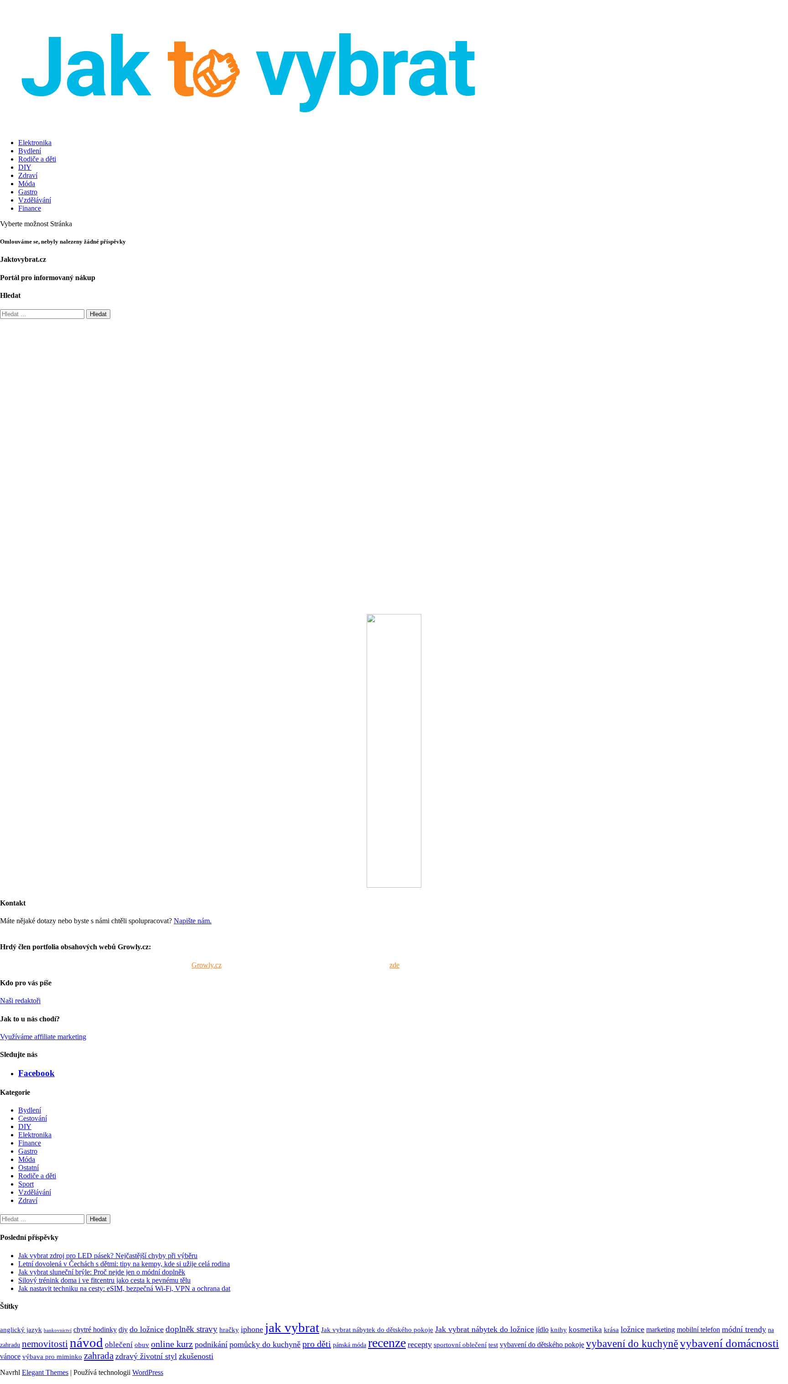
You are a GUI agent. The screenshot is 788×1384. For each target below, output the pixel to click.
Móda (26, 183)
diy (123, 1330)
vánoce (10, 1357)
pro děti (316, 1344)
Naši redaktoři (20, 1000)
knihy (558, 1329)
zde (394, 965)
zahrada (99, 1355)
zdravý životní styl (146, 1356)
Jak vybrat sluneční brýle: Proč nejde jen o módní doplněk (101, 1272)
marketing (660, 1330)
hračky (229, 1329)
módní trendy (744, 1329)
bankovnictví (58, 1330)
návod (86, 1342)
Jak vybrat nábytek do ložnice (484, 1329)
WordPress (147, 1372)
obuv (142, 1344)
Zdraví (27, 175)
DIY (24, 167)
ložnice (632, 1329)
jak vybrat (292, 1327)
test (493, 1344)
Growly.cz (207, 965)
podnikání (211, 1344)
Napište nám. (193, 921)
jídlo (542, 1330)
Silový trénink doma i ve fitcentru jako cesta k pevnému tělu (104, 1280)
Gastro (27, 192)
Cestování (32, 1118)
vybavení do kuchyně (632, 1343)
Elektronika (35, 142)
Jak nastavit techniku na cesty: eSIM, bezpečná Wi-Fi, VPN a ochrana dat (124, 1288)
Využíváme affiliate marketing (43, 1037)
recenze (387, 1343)
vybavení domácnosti (729, 1343)
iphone (252, 1329)
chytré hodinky (95, 1330)
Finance (29, 208)
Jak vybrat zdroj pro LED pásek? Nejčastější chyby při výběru (107, 1255)
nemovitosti (45, 1343)
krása (611, 1329)
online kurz (172, 1344)
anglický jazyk (21, 1329)
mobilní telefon (698, 1330)
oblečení (119, 1344)
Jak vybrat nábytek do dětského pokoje (377, 1329)
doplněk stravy (192, 1329)
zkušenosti (196, 1356)
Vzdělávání (34, 200)
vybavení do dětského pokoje (542, 1345)
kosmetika (585, 1329)
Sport (26, 1184)
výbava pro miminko (52, 1356)
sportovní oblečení (460, 1344)
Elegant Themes (45, 1372)
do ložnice (147, 1329)
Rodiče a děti (37, 159)
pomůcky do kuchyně (265, 1344)
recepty (420, 1344)
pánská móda (349, 1344)
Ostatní (28, 1167)
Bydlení (29, 151)
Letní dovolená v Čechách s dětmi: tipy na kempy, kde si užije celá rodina (124, 1264)
